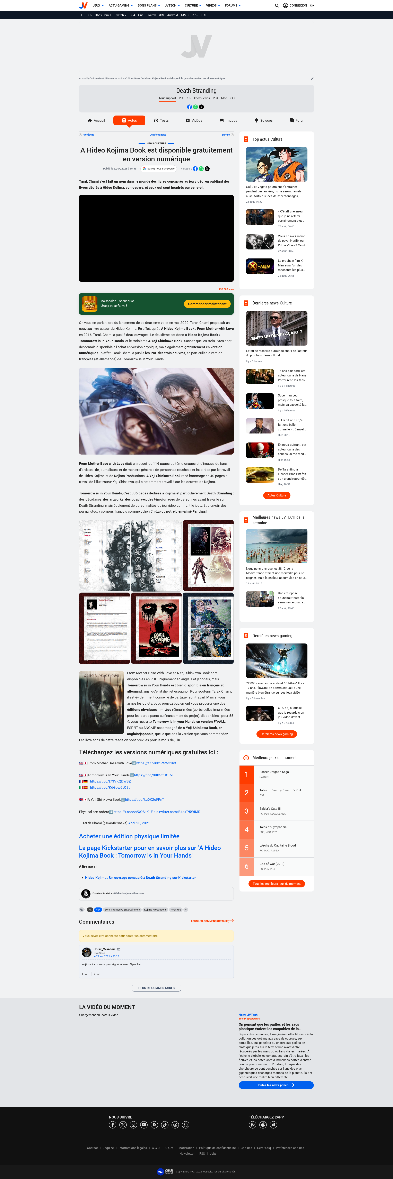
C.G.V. (169, 1148)
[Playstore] (252, 1124)
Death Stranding (196, 90)
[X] (123, 1124)
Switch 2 (120, 15)
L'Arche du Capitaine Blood (278, 845)
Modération (186, 1148)
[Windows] (273, 1124)
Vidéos (211, 5)
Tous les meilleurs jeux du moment (277, 884)
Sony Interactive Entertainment (122, 909)
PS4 (132, 15)
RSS (202, 1153)
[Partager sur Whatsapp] (195, 106)
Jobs (213, 1153)
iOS (161, 15)
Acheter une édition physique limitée (129, 836)
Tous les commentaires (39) (210, 921)
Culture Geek (96, 78)
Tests (164, 120)
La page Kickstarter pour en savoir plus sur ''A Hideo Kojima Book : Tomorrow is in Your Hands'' (150, 851)
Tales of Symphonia (273, 827)
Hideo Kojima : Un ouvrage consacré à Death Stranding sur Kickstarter (140, 878)
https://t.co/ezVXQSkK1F (133, 812)
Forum (301, 120)
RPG (195, 15)
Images (231, 120)
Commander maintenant (207, 304)
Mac (224, 98)
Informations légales (133, 1148)
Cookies (246, 1148)
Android (172, 15)
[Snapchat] (185, 1124)
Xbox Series (103, 15)
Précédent (88, 134)
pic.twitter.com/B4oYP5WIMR (177, 812)
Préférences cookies (290, 1148)
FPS (203, 15)
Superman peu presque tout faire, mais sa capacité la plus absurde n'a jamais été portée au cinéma (292, 400)
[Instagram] (133, 1124)
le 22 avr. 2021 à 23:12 (106, 956)
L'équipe (108, 1148)
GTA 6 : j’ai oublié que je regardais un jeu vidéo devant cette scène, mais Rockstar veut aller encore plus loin (291, 713)
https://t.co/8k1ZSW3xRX (156, 763)
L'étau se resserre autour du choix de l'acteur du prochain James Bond (276, 353)
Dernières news (158, 134)
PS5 (89, 15)
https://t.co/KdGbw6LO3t (110, 787)
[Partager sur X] (201, 106)
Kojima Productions (155, 909)
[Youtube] (144, 1124)
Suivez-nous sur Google (161, 168)
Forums (231, 5)
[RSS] (154, 1124)
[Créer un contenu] (312, 78)
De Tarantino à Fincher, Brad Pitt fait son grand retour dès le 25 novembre (292, 474)
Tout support (167, 98)
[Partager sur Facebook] (189, 106)
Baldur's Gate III (270, 809)
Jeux (96, 5)
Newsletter (187, 1153)
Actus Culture (277, 495)
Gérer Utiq (264, 1148)
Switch (151, 15)
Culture (191, 5)
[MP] (118, 949)
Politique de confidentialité (217, 1148)
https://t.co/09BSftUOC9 (153, 775)
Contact (92, 1148)
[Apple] (263, 1124)
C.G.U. (156, 1148)
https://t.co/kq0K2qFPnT (144, 799)
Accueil (83, 78)
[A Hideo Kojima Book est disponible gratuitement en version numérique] (105, 556)
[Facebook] (112, 1124)
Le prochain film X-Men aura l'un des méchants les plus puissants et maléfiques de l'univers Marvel (290, 265)
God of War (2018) (272, 864)
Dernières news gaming (277, 734)
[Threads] (175, 1124)
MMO (185, 15)
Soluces (266, 120)
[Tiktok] (164, 1124)
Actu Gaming (119, 5)
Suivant (226, 134)
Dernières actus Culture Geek (123, 78)
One (140, 15)
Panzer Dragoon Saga (274, 772)
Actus (132, 120)
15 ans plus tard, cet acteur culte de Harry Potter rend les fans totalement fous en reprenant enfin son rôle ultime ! (292, 376)
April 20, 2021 (139, 823)
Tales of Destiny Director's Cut (280, 790)
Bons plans (147, 5)
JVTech (170, 5)
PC (81, 15)
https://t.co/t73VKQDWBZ (110, 781)
